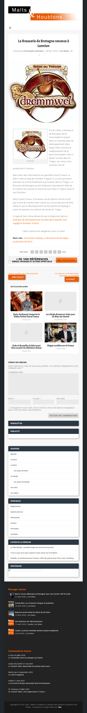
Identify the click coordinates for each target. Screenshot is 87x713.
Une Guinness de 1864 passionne (28, 621)
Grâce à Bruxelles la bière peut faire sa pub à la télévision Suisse (26, 346)
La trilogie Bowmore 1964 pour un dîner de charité (60, 315)
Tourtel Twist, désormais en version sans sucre (30, 666)
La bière (14, 465)
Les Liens (14, 487)
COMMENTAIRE (15, 372)
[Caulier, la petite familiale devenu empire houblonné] (11, 632)
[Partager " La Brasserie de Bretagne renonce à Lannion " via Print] (59, 252)
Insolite (13, 523)
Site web (60, 398)
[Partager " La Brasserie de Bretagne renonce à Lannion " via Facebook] (32, 252)
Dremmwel (29, 238)
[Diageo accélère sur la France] (60, 332)
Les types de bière (21, 471)
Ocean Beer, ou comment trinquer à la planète (34, 603)
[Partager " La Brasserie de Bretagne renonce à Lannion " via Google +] (41, 252)
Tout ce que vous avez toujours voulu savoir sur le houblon (34, 553)
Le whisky (14, 476)
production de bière (22, 241)
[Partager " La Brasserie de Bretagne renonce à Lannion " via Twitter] (36, 252)
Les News (64, 51)
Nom (11, 398)
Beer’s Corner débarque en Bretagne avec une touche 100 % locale (42, 594)
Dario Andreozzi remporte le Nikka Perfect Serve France (26, 315)
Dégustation (16, 506)
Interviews (15, 529)
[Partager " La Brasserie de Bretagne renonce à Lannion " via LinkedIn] (50, 252)
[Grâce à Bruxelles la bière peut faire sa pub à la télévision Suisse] (26, 332)
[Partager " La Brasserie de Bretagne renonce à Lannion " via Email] (55, 252)
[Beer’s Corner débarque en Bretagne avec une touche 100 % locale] (11, 595)
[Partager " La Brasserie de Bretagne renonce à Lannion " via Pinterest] (46, 252)
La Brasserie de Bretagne (56, 238)
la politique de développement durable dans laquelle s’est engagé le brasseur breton (40, 219)
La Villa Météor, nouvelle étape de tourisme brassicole (32, 547)
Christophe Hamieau (33, 51)
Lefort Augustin (17, 675)
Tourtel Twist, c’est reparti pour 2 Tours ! (28, 691)
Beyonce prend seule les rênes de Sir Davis (32, 612)
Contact (14, 459)
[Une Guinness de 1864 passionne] (11, 622)
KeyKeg (39, 238)
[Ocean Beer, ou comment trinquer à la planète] (11, 604)
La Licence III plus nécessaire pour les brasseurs (30, 683)
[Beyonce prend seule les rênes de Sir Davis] (11, 613)
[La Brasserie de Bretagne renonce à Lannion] (43, 92)
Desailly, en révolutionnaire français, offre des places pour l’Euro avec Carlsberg (42, 558)
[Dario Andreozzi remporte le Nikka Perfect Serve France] (26, 301)
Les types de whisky (21, 482)
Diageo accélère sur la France (60, 345)
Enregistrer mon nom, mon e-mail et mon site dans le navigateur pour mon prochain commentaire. (41, 408)
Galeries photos (17, 512)
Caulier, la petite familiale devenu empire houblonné (36, 630)
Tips (60, 707)
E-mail (37, 398)
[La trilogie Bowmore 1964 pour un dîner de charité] (60, 301)
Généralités (15, 517)
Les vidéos (14, 493)
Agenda (14, 454)
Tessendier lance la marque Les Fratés (27, 658)
